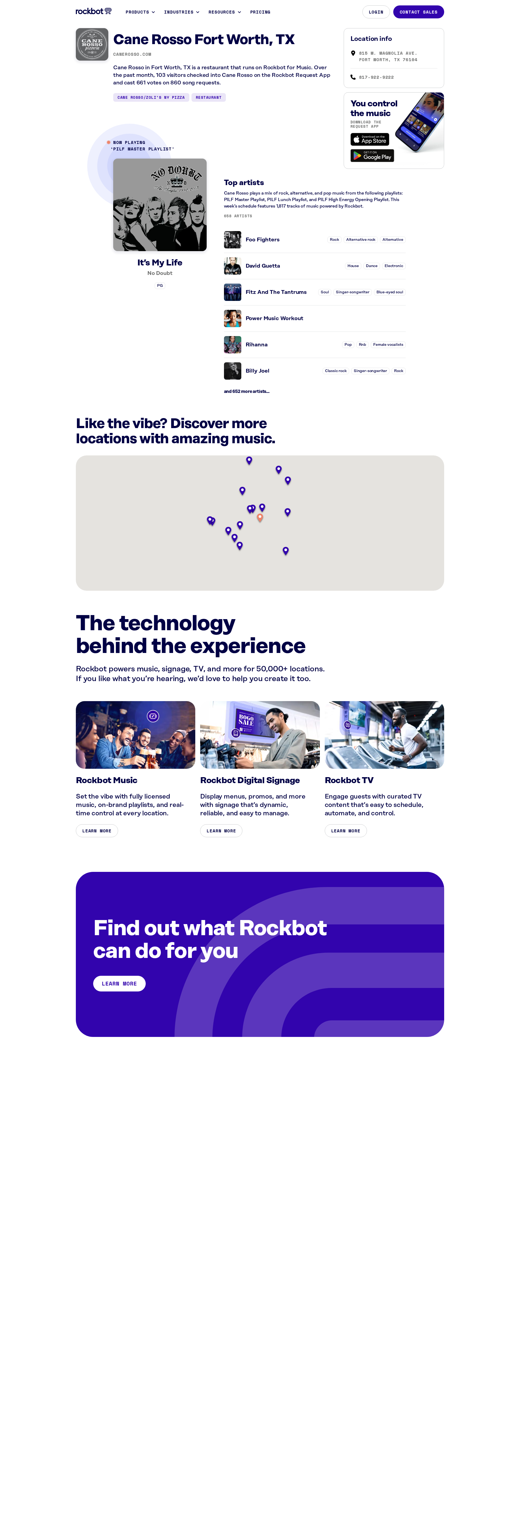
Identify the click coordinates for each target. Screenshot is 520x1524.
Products (137, 12)
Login (376, 12)
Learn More (97, 830)
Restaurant (209, 97)
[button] (260, 518)
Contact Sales (419, 12)
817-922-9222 (376, 77)
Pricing (260, 12)
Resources (222, 12)
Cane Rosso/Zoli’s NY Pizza (151, 97)
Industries (178, 12)
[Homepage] (94, 11)
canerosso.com (132, 54)
